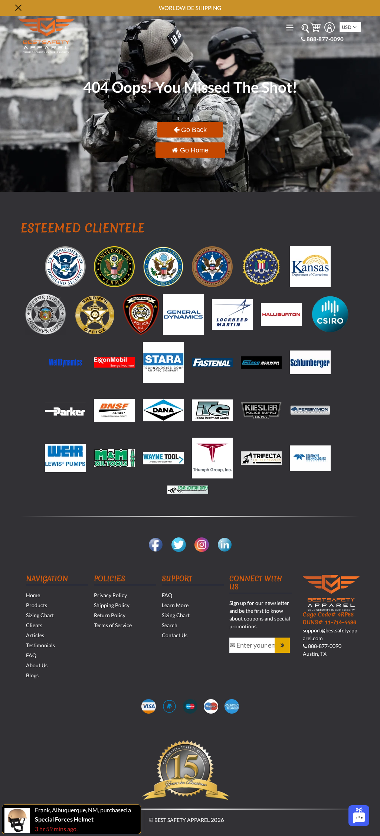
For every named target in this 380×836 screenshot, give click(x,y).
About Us (37, 665)
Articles (35, 635)
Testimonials (40, 645)
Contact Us (174, 635)
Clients (34, 625)
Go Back (193, 129)
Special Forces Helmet (64, 819)
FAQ (31, 655)
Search (169, 625)
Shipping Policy (112, 605)
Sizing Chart (40, 615)
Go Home (193, 150)
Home (33, 595)
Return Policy (109, 615)
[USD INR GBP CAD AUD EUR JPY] (350, 27)
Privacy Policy (110, 595)
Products (36, 605)
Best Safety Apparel (182, 820)
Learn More (175, 605)
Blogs (32, 675)
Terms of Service (113, 625)
